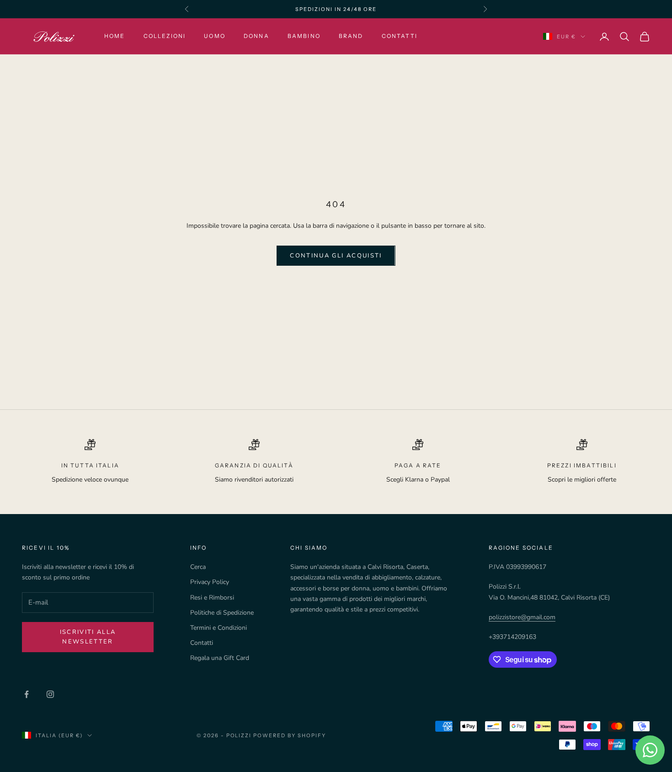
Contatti (399, 36)
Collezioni (165, 36)
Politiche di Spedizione (222, 612)
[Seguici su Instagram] (50, 694)
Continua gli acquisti (336, 256)
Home (114, 36)
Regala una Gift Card (219, 658)
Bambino (304, 36)
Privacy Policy (209, 582)
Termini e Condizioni (218, 627)
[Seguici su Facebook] (26, 694)
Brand (351, 36)
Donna (256, 36)
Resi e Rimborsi (212, 597)
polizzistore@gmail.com (522, 617)
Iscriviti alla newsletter (88, 637)
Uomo (214, 36)
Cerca (198, 567)
